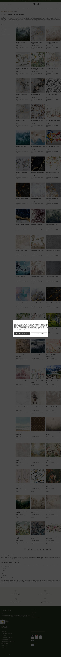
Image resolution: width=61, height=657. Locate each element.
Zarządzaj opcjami (39, 333)
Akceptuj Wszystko (22, 333)
